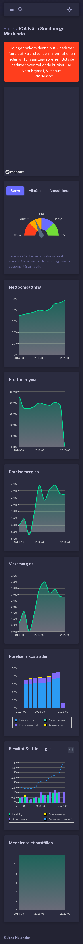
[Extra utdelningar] (71, 750)
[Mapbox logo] (14, 172)
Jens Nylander (18, 938)
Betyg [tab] (15, 190)
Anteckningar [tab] (60, 190)
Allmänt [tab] (35, 190)
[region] (41, 131)
